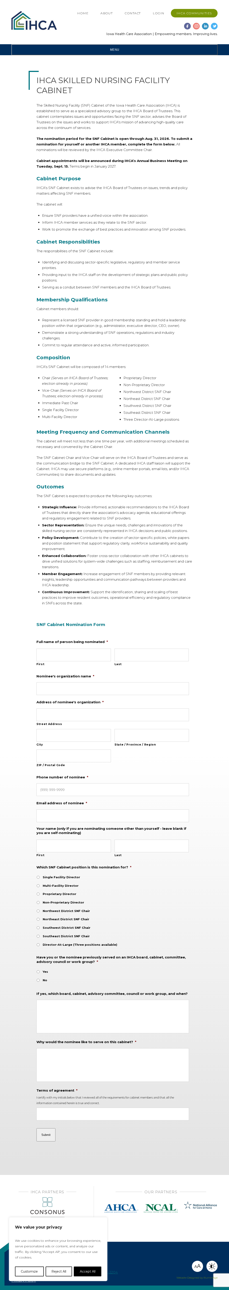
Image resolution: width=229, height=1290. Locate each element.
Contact (133, 13)
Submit (46, 1135)
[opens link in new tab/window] (187, 24)
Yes (45, 971)
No (45, 980)
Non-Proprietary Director (63, 902)
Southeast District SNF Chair (66, 936)
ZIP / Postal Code (50, 765)
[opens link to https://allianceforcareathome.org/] (201, 1203)
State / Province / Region (135, 744)
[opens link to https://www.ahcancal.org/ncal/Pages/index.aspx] (161, 1203)
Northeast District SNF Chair (66, 919)
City (39, 744)
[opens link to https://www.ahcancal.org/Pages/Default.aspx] (121, 1203)
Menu (114, 49)
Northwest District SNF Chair (66, 911)
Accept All (87, 1271)
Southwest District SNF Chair (66, 927)
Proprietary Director (59, 894)
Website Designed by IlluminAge (197, 1277)
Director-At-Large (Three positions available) (80, 944)
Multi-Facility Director (60, 885)
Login (158, 13)
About (106, 13)
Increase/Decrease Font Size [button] (197, 1266)
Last (118, 664)
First (40, 664)
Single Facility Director (61, 877)
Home (82, 13)
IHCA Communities (194, 13)
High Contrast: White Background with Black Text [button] (212, 1266)
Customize (29, 1271)
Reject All (58, 1271)
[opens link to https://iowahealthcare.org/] (34, 21)
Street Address (49, 724)
